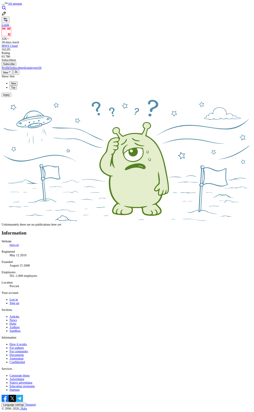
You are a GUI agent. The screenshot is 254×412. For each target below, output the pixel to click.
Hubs (13, 323)
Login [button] (5, 25)
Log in (14, 299)
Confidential (17, 362)
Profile (6, 67)
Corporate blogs (20, 375)
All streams (15, 3)
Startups (15, 389)
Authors (15, 327)
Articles (14, 316)
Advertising (17, 379)
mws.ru (14, 245)
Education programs (22, 386)
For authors (17, 347)
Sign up (14, 303)
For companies (19, 351)
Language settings (13, 404)
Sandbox (15, 330)
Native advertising (21, 382)
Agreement (16, 358)
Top (13, 87)
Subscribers (17, 67)
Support (31, 404)
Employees (32, 67)
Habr (23, 408)
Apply (6, 94)
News (13, 320)
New (5, 72)
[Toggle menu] (3, 4)
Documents (17, 355)
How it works (18, 344)
